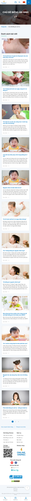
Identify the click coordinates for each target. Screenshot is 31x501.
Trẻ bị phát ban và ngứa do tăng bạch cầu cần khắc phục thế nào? (15, 56)
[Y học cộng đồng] (15, 467)
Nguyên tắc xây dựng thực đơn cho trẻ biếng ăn (15, 375)
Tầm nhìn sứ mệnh (7, 435)
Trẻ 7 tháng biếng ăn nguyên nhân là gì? (14, 250)
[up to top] (27, 488)
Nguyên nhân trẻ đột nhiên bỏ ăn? (12, 187)
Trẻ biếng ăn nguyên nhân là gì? (11, 282)
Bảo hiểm (19, 440)
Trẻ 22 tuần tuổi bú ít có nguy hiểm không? (14, 219)
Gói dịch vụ (19, 437)
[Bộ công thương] (15, 477)
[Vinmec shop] (21, 451)
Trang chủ (3, 26)
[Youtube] (12, 462)
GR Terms (15, 490)
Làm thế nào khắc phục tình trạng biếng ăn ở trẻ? (15, 155)
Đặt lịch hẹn (20, 442)
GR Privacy (15, 489)
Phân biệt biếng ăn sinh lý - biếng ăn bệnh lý (15, 408)
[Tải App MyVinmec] (8, 453)
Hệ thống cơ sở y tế (8, 437)
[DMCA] (15, 481)
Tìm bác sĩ (5, 440)
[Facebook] (16, 462)
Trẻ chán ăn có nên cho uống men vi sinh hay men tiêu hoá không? (15, 122)
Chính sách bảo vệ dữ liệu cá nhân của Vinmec (15, 487)
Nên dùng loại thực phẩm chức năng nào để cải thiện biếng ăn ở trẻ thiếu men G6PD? (15, 314)
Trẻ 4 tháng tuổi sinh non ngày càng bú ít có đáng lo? (15, 89)
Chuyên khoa (20, 435)
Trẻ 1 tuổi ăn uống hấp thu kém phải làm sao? (15, 343)
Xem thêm (5, 67)
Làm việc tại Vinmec (8, 442)
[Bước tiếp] (15, 470)
